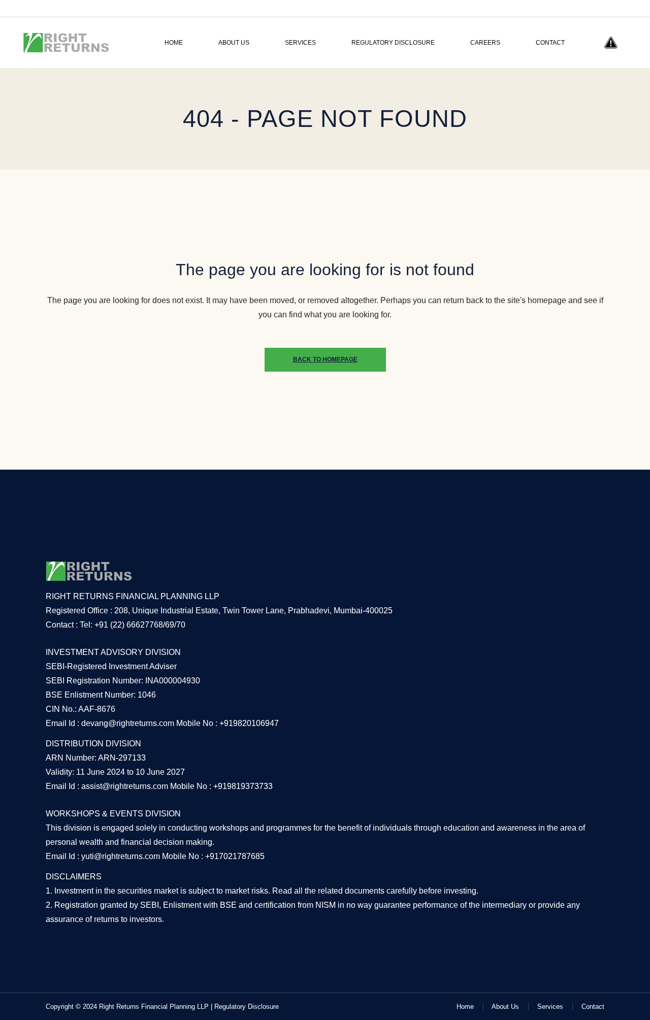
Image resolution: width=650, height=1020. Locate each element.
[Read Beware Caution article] (611, 42)
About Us (505, 1006)
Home (465, 1006)
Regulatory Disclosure (246, 1006)
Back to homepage (325, 359)
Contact (592, 1006)
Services (550, 1006)
